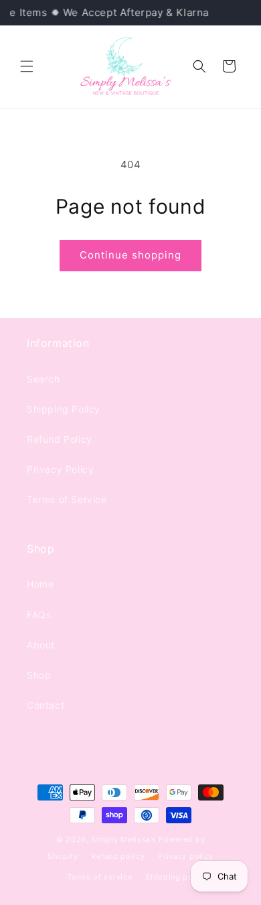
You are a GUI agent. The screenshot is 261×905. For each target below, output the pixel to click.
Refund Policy (59, 439)
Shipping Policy (63, 409)
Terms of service (99, 877)
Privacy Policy (60, 469)
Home (40, 583)
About (41, 644)
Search (43, 379)
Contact (45, 705)
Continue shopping (130, 255)
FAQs (39, 614)
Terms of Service (67, 499)
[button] (26, 66)
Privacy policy (185, 856)
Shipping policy (176, 877)
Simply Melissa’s (125, 839)
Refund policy (118, 856)
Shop (39, 675)
